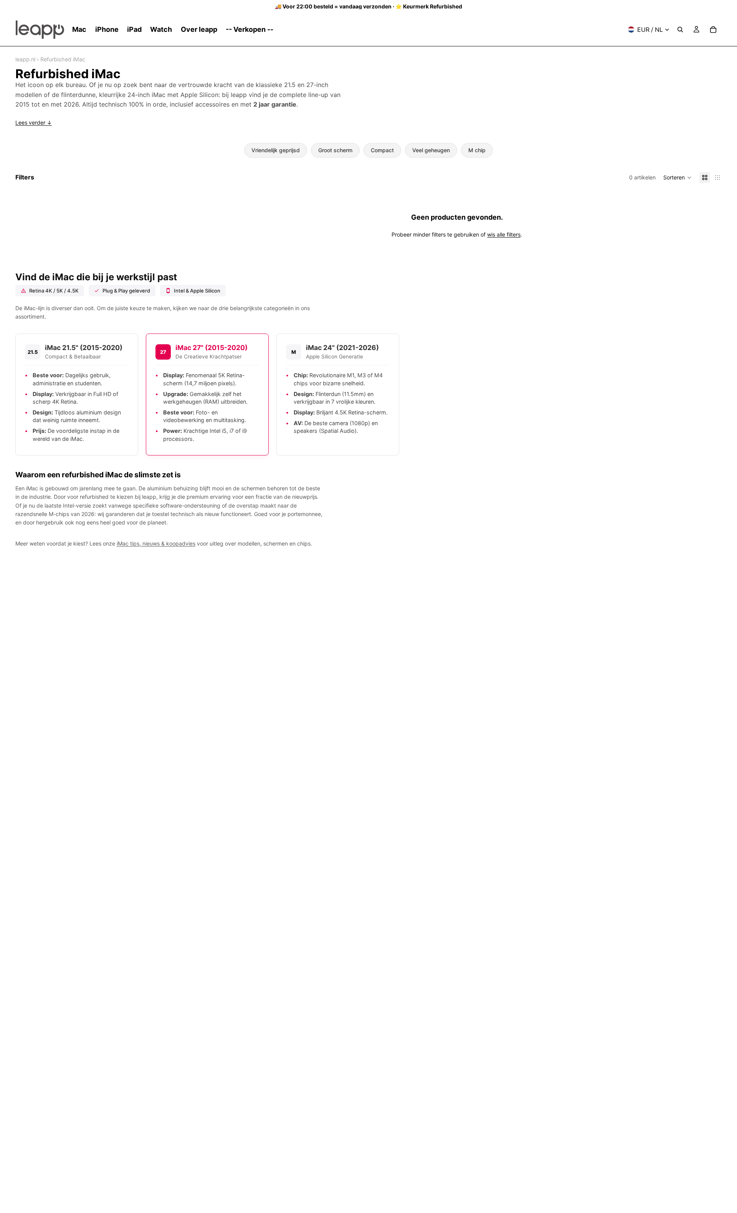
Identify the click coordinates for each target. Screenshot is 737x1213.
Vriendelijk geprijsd (275, 150)
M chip (477, 150)
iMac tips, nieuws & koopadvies (156, 543)
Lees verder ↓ (33, 122)
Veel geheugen (431, 150)
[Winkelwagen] (713, 29)
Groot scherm (335, 150)
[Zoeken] (680, 29)
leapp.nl (25, 59)
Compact (382, 150)
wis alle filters (504, 234)
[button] (677, 177)
